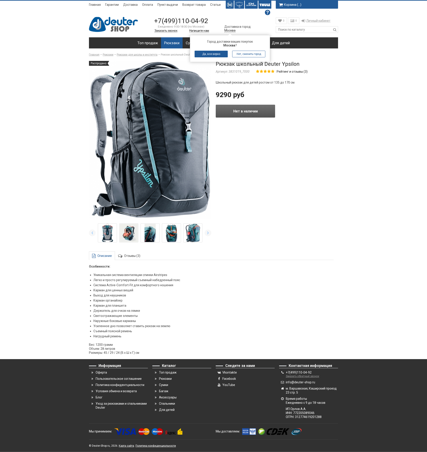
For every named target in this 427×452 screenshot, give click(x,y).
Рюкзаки (171, 43)
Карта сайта (126, 445)
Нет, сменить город (249, 54)
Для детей (281, 43)
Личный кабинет (318, 20)
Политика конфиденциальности (155, 445)
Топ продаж (147, 43)
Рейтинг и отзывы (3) (292, 71)
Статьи (215, 4)
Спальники (167, 403)
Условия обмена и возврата (116, 391)
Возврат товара (194, 4)
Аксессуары (168, 397)
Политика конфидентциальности (120, 385)
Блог (99, 397)
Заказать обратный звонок (302, 376)
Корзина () (292, 4)
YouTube (228, 385)
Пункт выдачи (167, 4)
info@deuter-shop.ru (300, 382)
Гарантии (112, 4)
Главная (95, 4)
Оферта (101, 372)
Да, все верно (211, 54)
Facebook (229, 378)
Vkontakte (229, 372)
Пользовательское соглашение (119, 378)
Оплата (147, 4)
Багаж (163, 391)
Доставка (130, 4)
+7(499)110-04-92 (181, 21)
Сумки (163, 385)
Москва (230, 30)
